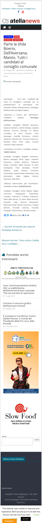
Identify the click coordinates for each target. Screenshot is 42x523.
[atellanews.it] (21, 19)
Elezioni (14, 73)
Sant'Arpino (18, 40)
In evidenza (8, 37)
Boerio (20, 73)
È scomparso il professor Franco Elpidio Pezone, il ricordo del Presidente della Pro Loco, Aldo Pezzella (19, 320)
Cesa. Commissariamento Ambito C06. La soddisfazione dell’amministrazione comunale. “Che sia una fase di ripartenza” (20, 289)
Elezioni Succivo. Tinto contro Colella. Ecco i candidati (20, 242)
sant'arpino (7, 73)
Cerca (4, 436)
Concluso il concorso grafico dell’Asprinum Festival (17, 304)
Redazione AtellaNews (26, 70)
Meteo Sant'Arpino (7, 488)
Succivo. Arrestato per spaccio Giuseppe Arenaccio (18, 228)
